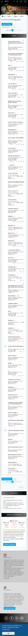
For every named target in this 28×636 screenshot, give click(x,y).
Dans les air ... (12, 233)
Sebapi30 (21, 131)
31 (19, 61)
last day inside (12, 199)
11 (19, 109)
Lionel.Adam (21, 234)
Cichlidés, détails (12, 303)
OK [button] (8, 633)
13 (23, 109)
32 (21, 61)
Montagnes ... (11, 387)
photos (10, 439)
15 (16, 161)
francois (20, 381)
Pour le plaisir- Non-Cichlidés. (16, 137)
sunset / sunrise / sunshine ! (15, 122)
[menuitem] (6, 1)
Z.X (19, 313)
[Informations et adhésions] (14, 524)
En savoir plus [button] (6, 629)
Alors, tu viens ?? (12, 191)
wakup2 (20, 372)
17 (21, 161)
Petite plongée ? (12, 462)
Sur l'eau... (11, 257)
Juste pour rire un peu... (14, 379)
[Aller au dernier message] (8, 46)
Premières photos (12, 208)
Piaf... (9, 65)
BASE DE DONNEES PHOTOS (16, 182)
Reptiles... (10, 216)
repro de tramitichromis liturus (16, 430)
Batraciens (11, 225)
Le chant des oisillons (14, 250)
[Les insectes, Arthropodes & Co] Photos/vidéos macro (15, 54)
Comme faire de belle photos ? (16, 346)
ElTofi (20, 388)
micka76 (20, 47)
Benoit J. (21, 85)
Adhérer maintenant (9, 544)
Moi (9, 311)
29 (19, 70)
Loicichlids (21, 433)
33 (23, 61)
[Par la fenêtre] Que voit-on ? (15, 447)
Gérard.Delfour (11, 176)
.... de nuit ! (11, 165)
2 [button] (14, 30)
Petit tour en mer (12, 394)
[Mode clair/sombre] (14, 1)
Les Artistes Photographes (11, 20)
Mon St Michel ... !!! (13, 295)
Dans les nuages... (13, 412)
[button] (21, 30)
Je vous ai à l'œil (12, 173)
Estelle (20, 268)
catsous (20, 396)
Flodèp (20, 349)
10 (16, 109)
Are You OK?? (12, 83)
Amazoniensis (11, 277)
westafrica (21, 251)
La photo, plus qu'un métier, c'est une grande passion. (15, 403)
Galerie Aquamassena (14, 337)
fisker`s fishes (12, 355)
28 (16, 70)
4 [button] (18, 30)
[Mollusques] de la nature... (15, 454)
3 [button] (16, 30)
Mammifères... (12, 74)
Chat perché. (11, 275)
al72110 (20, 105)
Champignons (12, 267)
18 (23, 161)
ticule (20, 210)
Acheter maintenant (9, 608)
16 (19, 161)
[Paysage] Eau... (12, 129)
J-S (19, 94)
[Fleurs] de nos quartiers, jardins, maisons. (14, 101)
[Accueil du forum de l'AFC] (14, 11)
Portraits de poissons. (14, 155)
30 (16, 61)
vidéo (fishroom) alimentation (16, 420)
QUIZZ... (10, 363)
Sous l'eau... (11, 112)
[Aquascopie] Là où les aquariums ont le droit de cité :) (15, 43)
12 (21, 109)
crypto (20, 67)
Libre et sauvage (12, 93)
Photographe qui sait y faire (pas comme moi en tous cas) (15, 286)
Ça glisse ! (11, 328)
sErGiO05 (21, 157)
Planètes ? (11, 320)
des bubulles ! (12, 468)
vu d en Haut (11, 148)
